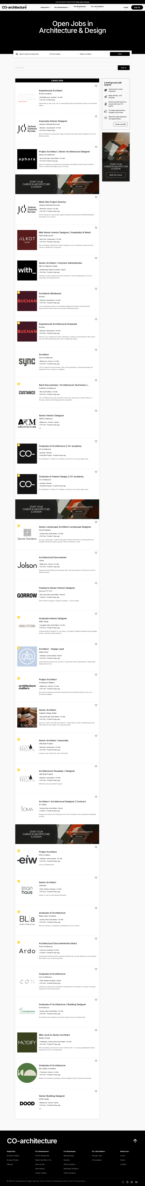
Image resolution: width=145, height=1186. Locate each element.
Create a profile (120, 124)
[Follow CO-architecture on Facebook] (132, 1182)
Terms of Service (46, 1181)
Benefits (67, 1160)
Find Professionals (42, 1156)
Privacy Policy (80, 1181)
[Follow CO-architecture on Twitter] (136, 1182)
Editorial (10, 1164)
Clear (120, 54)
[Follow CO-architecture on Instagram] (123, 1182)
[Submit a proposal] (96, 86)
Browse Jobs (97, 1156)
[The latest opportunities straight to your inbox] (105, 111)
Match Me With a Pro (43, 1160)
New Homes (40, 1164)
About (122, 1160)
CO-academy (97, 1160)
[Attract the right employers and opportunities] (105, 117)
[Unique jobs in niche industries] (105, 90)
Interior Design (40, 1173)
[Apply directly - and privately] (105, 96)
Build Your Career (116, 175)
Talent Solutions (70, 1173)
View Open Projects (83, 2)
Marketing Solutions (71, 1169)
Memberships (69, 1156)
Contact (123, 1164)
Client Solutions (69, 1164)
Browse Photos (12, 1160)
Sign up (123, 67)
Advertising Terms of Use (63, 1181)
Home (122, 1156)
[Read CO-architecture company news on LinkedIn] (127, 1182)
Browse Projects (13, 1156)
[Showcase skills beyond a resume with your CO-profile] (105, 104)
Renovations (40, 1169)
